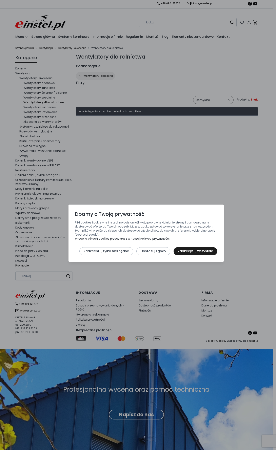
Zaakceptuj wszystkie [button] (195, 251)
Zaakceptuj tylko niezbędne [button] (106, 251)
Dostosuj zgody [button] (153, 251)
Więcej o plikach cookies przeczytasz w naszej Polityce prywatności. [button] (122, 239)
